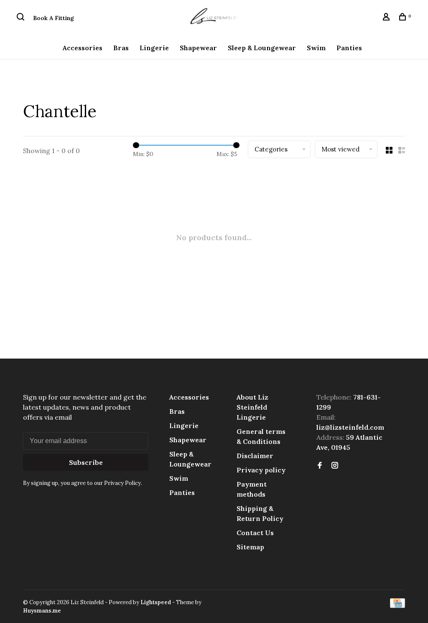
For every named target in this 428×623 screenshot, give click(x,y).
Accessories (82, 48)
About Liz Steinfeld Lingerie (252, 407)
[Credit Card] (397, 605)
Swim (316, 48)
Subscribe (86, 462)
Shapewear (198, 48)
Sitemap (250, 547)
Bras (121, 48)
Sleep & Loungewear (262, 48)
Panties (349, 48)
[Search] (21, 18)
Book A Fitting (53, 18)
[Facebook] (319, 465)
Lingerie (154, 48)
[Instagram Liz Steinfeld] (334, 465)
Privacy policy (261, 470)
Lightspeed (155, 602)
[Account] (387, 18)
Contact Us (255, 532)
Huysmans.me (42, 610)
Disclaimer (255, 455)
